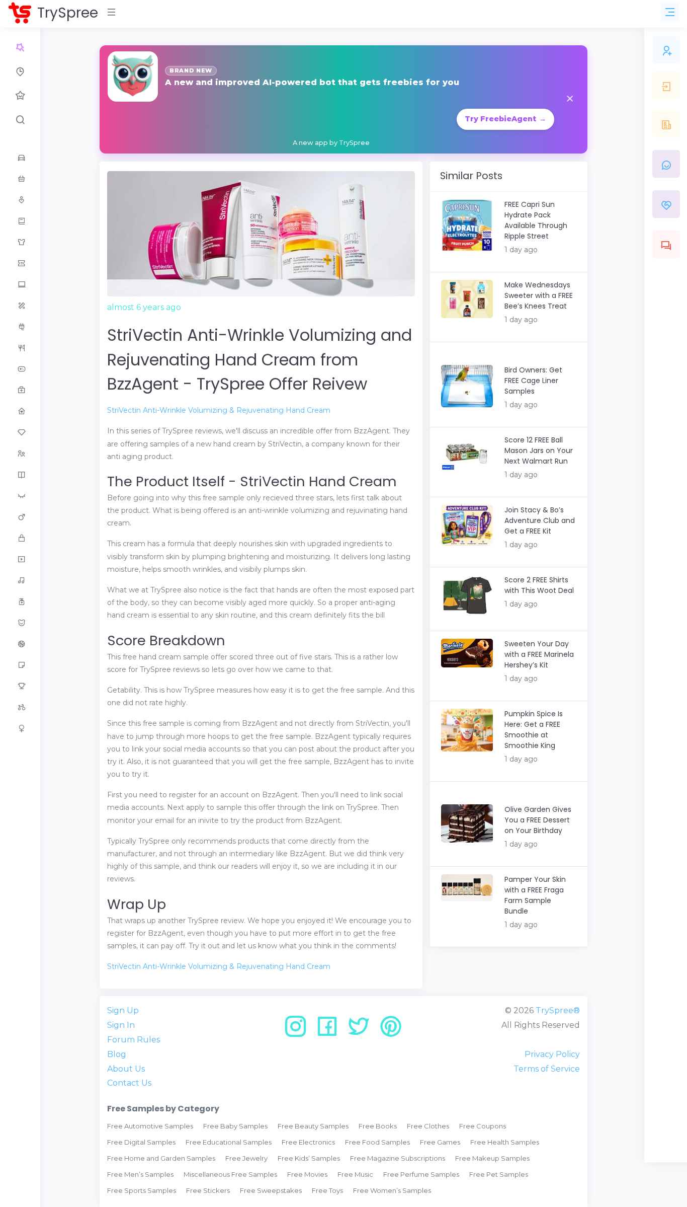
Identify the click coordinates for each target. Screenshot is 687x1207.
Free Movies (307, 1174)
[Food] (20, 347)
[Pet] (20, 622)
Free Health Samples (504, 1142)
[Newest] (20, 71)
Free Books (378, 1126)
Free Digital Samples (141, 1142)
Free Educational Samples (229, 1142)
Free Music (355, 1174)
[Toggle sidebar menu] (669, 12)
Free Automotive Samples (150, 1126)
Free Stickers (208, 1190)
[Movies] (20, 559)
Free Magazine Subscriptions (397, 1158)
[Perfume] (20, 601)
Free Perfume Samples (421, 1174)
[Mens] (20, 516)
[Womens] (20, 728)
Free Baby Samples (235, 1126)
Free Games (440, 1142)
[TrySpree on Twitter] (362, 1030)
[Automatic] (20, 47)
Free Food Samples (377, 1142)
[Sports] (20, 643)
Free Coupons (482, 1126)
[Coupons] (20, 263)
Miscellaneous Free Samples (230, 1174)
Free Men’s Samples (140, 1174)
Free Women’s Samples (392, 1190)
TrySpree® (558, 1010)
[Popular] (20, 96)
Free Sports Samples (141, 1190)
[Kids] (20, 453)
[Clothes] (20, 242)
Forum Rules (133, 1039)
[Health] (20, 390)
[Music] (20, 580)
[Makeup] (20, 495)
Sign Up (123, 1010)
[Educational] (20, 305)
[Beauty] (20, 199)
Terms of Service (546, 1069)
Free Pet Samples (498, 1174)
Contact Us (129, 1083)
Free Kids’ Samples (309, 1158)
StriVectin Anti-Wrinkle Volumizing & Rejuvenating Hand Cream (218, 410)
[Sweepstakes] (20, 686)
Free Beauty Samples (313, 1126)
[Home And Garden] (20, 411)
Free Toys (327, 1190)
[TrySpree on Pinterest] (390, 1030)
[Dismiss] (569, 99)
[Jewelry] (20, 432)
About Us (126, 1069)
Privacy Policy (552, 1054)
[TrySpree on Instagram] (299, 1030)
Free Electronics (308, 1142)
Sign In (121, 1025)
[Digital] (20, 284)
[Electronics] (20, 326)
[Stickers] (20, 664)
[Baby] (20, 178)
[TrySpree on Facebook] (331, 1030)
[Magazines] (20, 474)
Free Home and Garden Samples (161, 1158)
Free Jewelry (246, 1158)
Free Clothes (428, 1126)
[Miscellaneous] (20, 538)
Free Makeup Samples (492, 1158)
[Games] (20, 369)
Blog (116, 1054)
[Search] (20, 120)
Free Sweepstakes (271, 1190)
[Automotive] (20, 157)
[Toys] (20, 707)
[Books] (20, 221)
